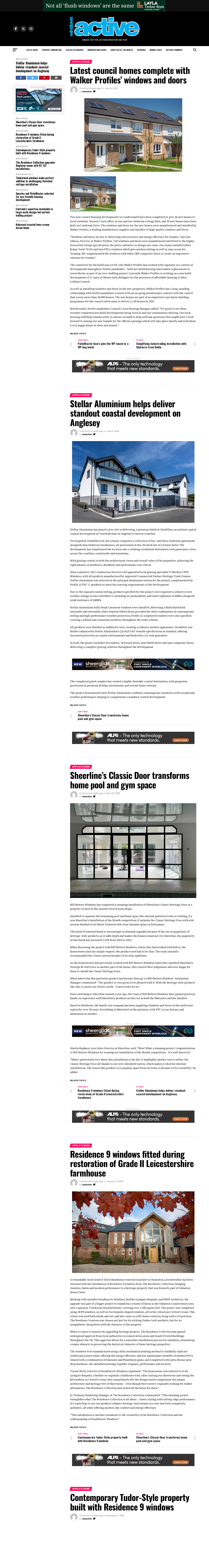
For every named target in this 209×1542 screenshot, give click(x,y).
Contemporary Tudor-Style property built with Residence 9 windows (35, 151)
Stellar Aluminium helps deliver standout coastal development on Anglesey (32, 67)
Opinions (141, 49)
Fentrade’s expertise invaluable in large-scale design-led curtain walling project (34, 212)
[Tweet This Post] (32, 78)
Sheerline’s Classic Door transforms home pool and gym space (35, 123)
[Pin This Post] (44, 78)
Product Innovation (52, 49)
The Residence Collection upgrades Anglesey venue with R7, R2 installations (35, 165)
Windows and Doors (97, 49)
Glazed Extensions (74, 49)
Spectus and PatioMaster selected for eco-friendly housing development (35, 196)
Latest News (32, 49)
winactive (87, 91)
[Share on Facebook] (21, 78)
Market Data (156, 49)
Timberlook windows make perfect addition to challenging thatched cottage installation (35, 181)
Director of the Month (122, 49)
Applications (22, 59)
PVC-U (30, 174)
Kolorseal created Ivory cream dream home (32, 226)
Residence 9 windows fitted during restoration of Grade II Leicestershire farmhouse (35, 137)
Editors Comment (174, 49)
